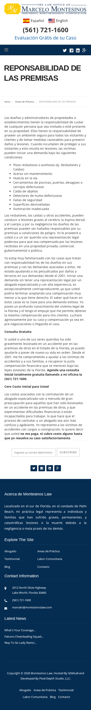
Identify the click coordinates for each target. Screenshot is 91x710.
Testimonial (12, 559)
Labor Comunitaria (49, 559)
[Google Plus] (84, 50)
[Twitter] (65, 50)
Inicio (7, 101)
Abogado (10, 551)
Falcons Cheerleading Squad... (23, 636)
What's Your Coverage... (19, 630)
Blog (7, 567)
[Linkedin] (78, 50)
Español (37, 20)
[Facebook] (71, 50)
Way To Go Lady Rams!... (20, 643)
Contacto (43, 567)
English (62, 20)
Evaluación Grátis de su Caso (45, 38)
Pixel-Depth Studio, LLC (54, 678)
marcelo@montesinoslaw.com (32, 607)
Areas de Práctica (24, 101)
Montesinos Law (41, 673)
